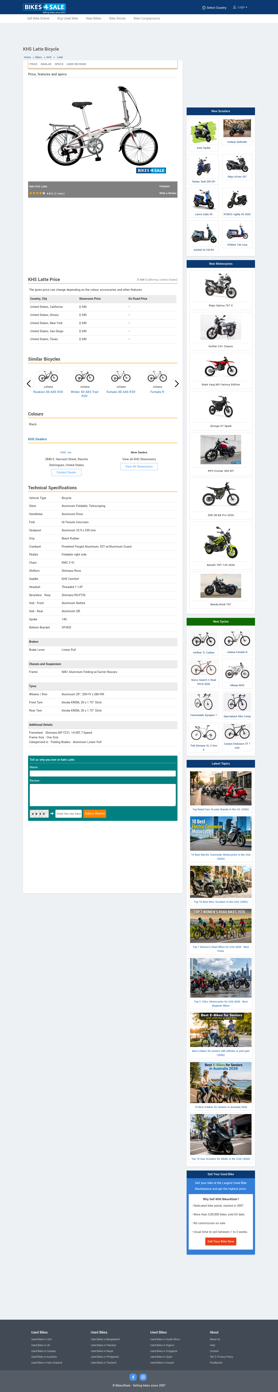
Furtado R (157, 392)
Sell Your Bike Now (220, 1241)
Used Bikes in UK (40, 1345)
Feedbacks (216, 1363)
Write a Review (167, 193)
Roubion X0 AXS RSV (48, 392)
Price (33, 64)
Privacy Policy (225, 1357)
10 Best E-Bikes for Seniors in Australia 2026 (221, 1107)
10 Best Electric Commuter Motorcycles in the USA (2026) (221, 857)
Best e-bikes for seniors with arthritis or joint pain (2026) (221, 1053)
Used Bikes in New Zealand (46, 1363)
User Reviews (76, 64)
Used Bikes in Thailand (103, 1363)
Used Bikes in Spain (161, 1357)
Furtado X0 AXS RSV (121, 392)
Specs (59, 64)
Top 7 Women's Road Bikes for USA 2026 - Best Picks (221, 949)
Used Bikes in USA (41, 1339)
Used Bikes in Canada (43, 1351)
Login (241, 7)
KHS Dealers (37, 439)
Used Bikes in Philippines (105, 1357)
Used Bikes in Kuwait (162, 1363)
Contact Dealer (66, 472)
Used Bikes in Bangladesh (105, 1339)
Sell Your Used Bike (221, 1174)
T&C (212, 1357)
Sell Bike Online (38, 18)
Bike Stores (117, 18)
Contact (214, 1351)
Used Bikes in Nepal (102, 1351)
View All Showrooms (139, 466)
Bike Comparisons (147, 18)
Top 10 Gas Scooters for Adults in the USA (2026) (221, 1159)
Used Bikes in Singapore (163, 1351)
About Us (215, 1339)
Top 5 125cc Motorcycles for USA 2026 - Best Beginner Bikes (221, 1004)
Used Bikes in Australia (44, 1357)
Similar (46, 64)
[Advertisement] (139, 34)
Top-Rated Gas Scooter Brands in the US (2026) (221, 809)
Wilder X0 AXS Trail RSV (85, 394)
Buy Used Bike (67, 18)
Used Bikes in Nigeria (162, 1345)
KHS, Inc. (66, 452)
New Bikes (93, 18)
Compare (164, 186)
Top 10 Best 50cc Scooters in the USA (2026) (221, 902)
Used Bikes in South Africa (165, 1339)
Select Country (216, 8)
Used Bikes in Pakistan (103, 1345)
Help (212, 1345)
